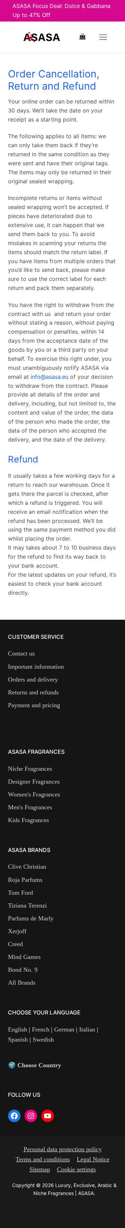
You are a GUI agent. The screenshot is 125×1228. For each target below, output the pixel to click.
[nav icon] (103, 37)
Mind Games (24, 956)
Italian (87, 1029)
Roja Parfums (25, 879)
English (18, 1029)
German (64, 1029)
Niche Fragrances (30, 768)
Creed (15, 944)
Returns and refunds (33, 692)
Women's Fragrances (34, 794)
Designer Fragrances (34, 781)
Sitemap (40, 1169)
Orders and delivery (33, 679)
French (40, 1029)
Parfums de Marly (30, 918)
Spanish (19, 1039)
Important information (36, 666)
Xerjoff (17, 931)
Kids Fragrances (28, 820)
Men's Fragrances (30, 807)
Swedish (42, 1039)
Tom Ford (20, 892)
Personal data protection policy (63, 1149)
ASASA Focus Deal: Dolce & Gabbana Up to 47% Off (61, 10)
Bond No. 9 (23, 969)
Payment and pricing (34, 705)
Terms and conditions (43, 1159)
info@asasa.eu (49, 376)
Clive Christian (27, 866)
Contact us (21, 653)
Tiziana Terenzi (27, 905)
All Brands (21, 982)
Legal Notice (93, 1159)
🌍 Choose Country (34, 1065)
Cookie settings (76, 1169)
